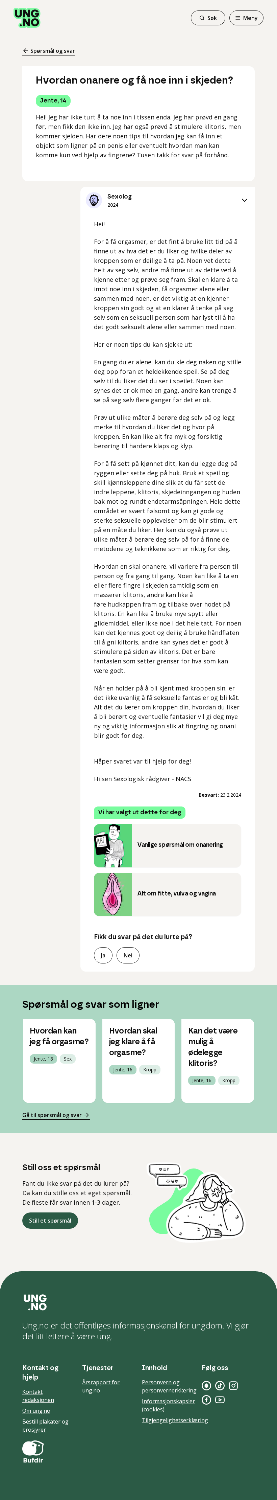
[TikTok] (220, 1385)
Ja (103, 955)
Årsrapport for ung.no (101, 1386)
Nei (128, 955)
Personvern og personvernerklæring (169, 1386)
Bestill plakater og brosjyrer (45, 1425)
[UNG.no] (138, 1302)
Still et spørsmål (50, 1220)
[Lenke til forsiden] (27, 18)
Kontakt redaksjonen (38, 1396)
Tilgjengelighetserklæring (175, 1420)
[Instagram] (233, 1385)
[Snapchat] (206, 1385)
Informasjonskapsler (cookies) (168, 1405)
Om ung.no (36, 1410)
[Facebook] (206, 1400)
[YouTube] (220, 1400)
